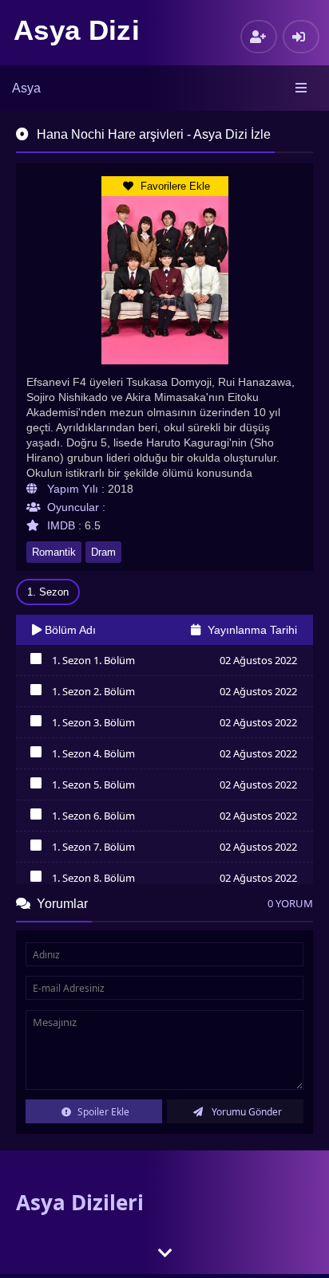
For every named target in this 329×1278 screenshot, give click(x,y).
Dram (103, 552)
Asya (26, 88)
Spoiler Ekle (102, 1112)
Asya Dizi (77, 29)
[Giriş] (301, 36)
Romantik (54, 552)
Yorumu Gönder (245, 1112)
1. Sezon (48, 592)
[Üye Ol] (258, 36)
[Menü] (302, 88)
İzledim (35, 662)
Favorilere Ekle (173, 186)
